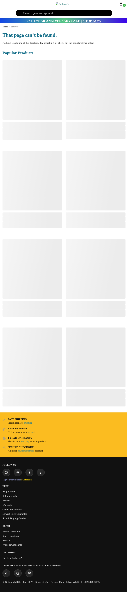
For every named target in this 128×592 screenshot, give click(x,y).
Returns (6, 500)
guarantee (32, 432)
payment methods (26, 451)
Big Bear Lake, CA (12, 558)
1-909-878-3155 (91, 582)
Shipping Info (9, 496)
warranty (25, 441)
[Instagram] (6, 472)
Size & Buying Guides (14, 518)
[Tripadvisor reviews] (29, 573)
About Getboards (11, 531)
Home (5, 27)
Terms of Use (42, 582)
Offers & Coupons (12, 509)
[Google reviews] (18, 573)
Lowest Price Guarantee (14, 514)
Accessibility (74, 582)
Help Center (8, 491)
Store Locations (10, 536)
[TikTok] (41, 472)
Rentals (6, 540)
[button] (122, 4)
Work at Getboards (12, 544)
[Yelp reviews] (6, 573)
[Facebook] (29, 472)
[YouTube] (18, 472)
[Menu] (7, 4)
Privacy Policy (58, 582)
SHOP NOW (92, 21)
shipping (28, 423)
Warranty (7, 505)
